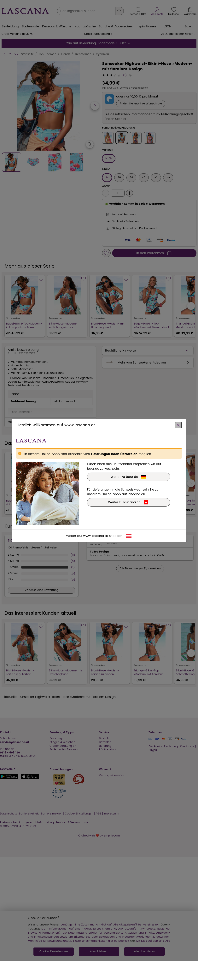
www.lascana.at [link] (95, 535)
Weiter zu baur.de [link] (124, 476)
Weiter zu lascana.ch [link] (124, 502)
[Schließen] (178, 425)
